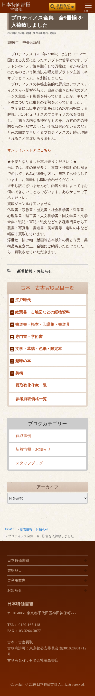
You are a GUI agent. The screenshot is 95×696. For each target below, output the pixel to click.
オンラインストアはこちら (29, 150)
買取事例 (23, 436)
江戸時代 (23, 300)
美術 (19, 373)
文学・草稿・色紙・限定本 (38, 349)
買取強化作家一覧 (31, 385)
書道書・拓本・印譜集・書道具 (42, 324)
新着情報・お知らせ (34, 529)
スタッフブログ (29, 463)
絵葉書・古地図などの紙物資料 (42, 312)
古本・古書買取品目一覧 (47, 288)
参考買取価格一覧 (31, 399)
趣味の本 (23, 361)
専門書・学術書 (29, 336)
